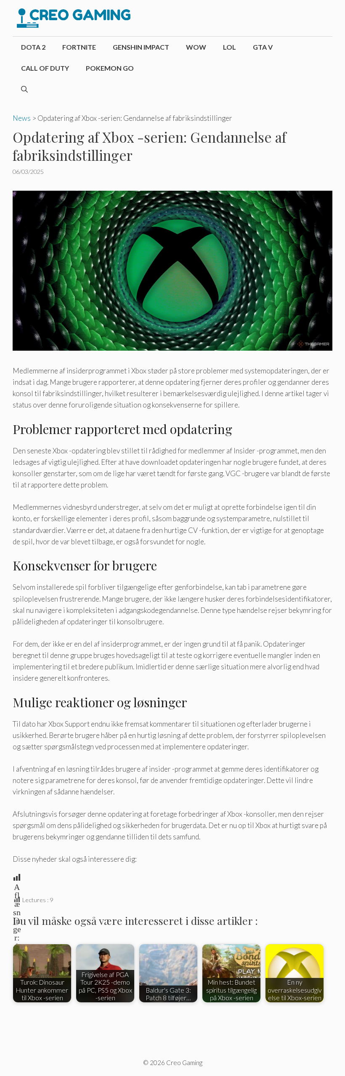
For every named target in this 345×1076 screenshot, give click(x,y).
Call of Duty (45, 68)
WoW (196, 47)
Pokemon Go (110, 68)
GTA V (263, 47)
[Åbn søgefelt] (24, 89)
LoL (229, 47)
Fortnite (79, 47)
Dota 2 (33, 47)
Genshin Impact (141, 47)
